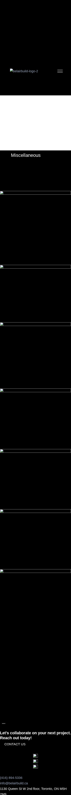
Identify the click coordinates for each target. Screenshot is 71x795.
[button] (5, 669)
